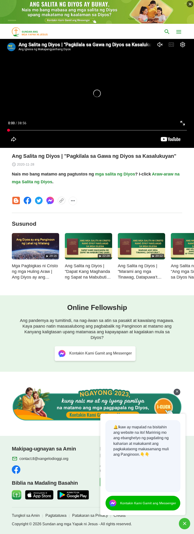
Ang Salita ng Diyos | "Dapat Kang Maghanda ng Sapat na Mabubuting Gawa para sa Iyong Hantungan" (88, 277)
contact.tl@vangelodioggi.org (43, 459)
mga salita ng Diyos (115, 174)
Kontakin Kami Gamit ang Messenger (148, 503)
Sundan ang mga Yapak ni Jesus (70, 524)
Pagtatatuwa (55, 515)
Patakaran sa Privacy (90, 515)
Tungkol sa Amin (26, 515)
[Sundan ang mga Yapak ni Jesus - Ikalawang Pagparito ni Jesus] (34, 31)
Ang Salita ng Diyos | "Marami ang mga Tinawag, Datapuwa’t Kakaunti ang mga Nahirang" (137, 277)
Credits (120, 515)
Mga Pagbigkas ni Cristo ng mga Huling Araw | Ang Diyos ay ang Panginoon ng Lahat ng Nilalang (35, 277)
